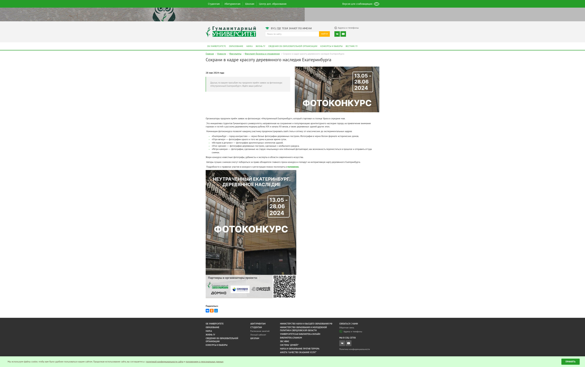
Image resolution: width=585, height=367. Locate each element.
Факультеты (235, 53)
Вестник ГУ (352, 46)
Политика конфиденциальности (354, 349)
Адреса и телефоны (353, 331)
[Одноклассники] (212, 310)
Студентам (214, 3)
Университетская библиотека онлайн (300, 334)
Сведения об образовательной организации (292, 46)
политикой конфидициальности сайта (164, 361)
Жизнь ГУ (260, 46)
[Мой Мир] (216, 310)
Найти (324, 33)
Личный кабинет (258, 334)
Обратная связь (346, 327)
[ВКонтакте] (207, 310)
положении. (293, 166)
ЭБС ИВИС (284, 341)
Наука (249, 46)
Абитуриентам (232, 3)
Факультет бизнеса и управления (262, 53)
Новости (221, 53)
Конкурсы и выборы (331, 46)
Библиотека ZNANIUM (291, 337)
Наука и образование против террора (299, 348)
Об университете (216, 46)
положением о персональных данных (204, 361)
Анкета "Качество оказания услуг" (298, 352)
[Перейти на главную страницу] (231, 31)
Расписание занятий (259, 331)
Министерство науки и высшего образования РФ (306, 323)
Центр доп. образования (272, 3)
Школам (249, 3)
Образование (236, 46)
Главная (210, 53)
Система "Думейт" (289, 345)
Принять (571, 361)
